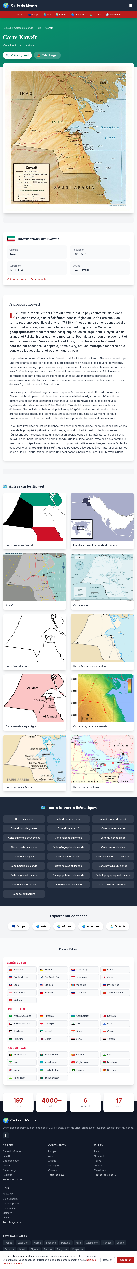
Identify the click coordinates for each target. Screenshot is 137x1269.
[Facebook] (6, 1135)
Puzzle (6, 1217)
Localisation (9, 1208)
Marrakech (100, 1170)
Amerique (53, 1165)
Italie (78, 1242)
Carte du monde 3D (68, 828)
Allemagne (92, 1242)
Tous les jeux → (12, 1222)
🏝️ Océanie (95, 14)
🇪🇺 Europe (33, 14)
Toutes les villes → (105, 1174)
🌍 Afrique (61, 14)
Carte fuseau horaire (24, 893)
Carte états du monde (68, 856)
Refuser (107, 1259)
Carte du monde (24, 819)
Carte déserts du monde (24, 884)
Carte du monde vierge (68, 819)
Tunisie (48, 1249)
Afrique (52, 1160)
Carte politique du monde (113, 884)
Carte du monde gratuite (24, 828)
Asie (39, 27)
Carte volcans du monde (68, 837)
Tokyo (97, 1160)
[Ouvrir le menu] (131, 5)
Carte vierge (10, 1170)
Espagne (51, 1242)
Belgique (62, 1249)
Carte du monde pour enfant (24, 837)
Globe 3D (8, 1194)
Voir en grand (17, 55)
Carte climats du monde (24, 847)
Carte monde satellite (113, 828)
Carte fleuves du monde (68, 865)
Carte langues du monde (24, 875)
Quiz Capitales (11, 1198)
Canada (107, 1242)
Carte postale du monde (24, 865)
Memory (7, 1212)
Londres (98, 1165)
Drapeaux (77, 1249)
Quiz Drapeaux (11, 1203)
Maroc (37, 1242)
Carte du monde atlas (113, 847)
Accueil (7, 27)
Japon (120, 1242)
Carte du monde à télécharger (113, 856)
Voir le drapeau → (18, 279)
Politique (7, 1174)
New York (99, 1156)
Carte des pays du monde (113, 819)
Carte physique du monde (113, 865)
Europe (52, 1151)
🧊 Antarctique (114, 14)
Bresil (22, 1249)
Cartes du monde (23, 27)
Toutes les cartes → (14, 1179)
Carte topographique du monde (113, 875)
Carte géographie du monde (68, 847)
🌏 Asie (47, 14)
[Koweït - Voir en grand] (68, 138)
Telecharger (47, 55)
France (8, 1242)
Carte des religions (24, 856)
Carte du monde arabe (113, 837)
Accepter (125, 1259)
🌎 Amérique (78, 14)
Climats (6, 1165)
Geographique (11, 1160)
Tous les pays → (58, 1174)
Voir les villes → (41, 279)
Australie (9, 1249)
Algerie (35, 1249)
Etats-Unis (23, 1242)
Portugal (66, 1242)
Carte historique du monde (68, 884)
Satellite (7, 1156)
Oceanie (53, 1170)
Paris (96, 1151)
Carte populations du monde (68, 875)
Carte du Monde (12, 1151)
